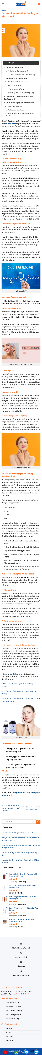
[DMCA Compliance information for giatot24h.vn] (30, 1051)
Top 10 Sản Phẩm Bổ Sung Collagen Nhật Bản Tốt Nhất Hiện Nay (11, 808)
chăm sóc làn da (10, 124)
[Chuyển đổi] (4, 749)
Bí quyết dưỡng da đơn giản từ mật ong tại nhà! (17, 833)
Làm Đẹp (4, 10)
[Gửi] (38, 822)
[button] (3, 3)
